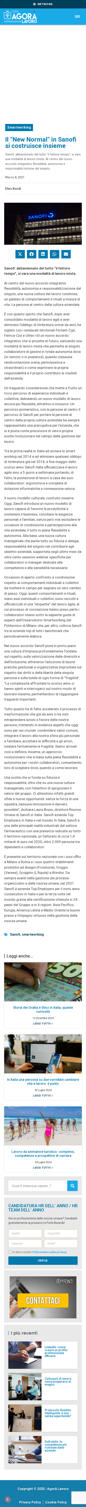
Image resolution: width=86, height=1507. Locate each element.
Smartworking (19, 127)
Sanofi (15, 934)
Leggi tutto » (43, 1023)
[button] (20, 254)
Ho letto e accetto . (39, 1252)
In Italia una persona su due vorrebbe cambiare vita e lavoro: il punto (43, 1082)
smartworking (33, 934)
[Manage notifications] (7, 1499)
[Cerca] (72, 1186)
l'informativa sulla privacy (49, 1252)
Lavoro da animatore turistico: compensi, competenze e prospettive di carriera (43, 1154)
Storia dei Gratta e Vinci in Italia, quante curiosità (43, 1010)
